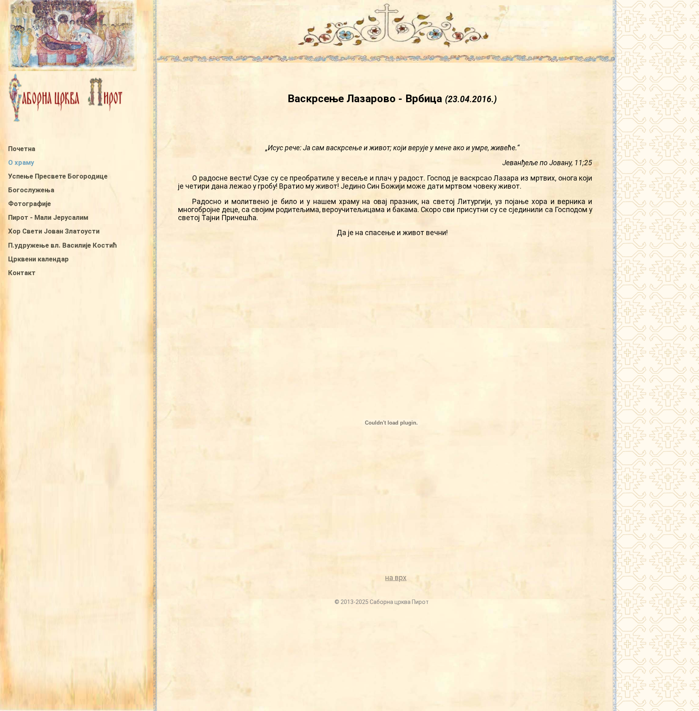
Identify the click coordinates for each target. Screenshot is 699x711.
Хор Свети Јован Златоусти (54, 231)
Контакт (22, 273)
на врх (396, 578)
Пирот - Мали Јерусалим (48, 217)
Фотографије (29, 204)
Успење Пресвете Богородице (58, 176)
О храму (21, 162)
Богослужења (31, 190)
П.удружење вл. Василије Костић (62, 245)
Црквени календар (38, 259)
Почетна (21, 149)
